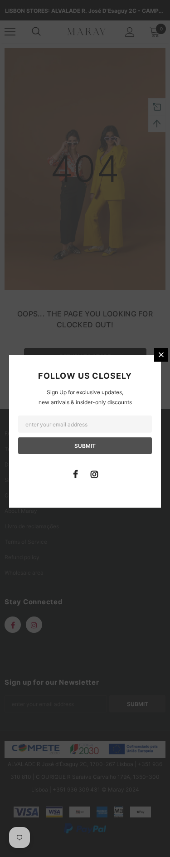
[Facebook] (76, 474)
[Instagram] (94, 474)
